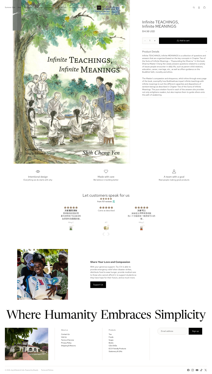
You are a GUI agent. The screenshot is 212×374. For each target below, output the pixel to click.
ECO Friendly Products (117, 348)
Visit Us (64, 337)
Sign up (195, 331)
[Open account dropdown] (199, 7)
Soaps (111, 340)
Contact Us (65, 334)
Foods (111, 337)
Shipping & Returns (68, 346)
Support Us (98, 284)
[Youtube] (197, 370)
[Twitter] (205, 370)
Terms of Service (67, 340)
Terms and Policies (47, 370)
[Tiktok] (201, 370)
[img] (106, 198)
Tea (110, 334)
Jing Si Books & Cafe (17, 370)
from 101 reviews (104, 201)
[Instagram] (192, 370)
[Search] (194, 7)
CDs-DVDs (113, 346)
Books (111, 343)
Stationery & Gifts (115, 351)
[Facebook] (188, 370)
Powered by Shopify (31, 370)
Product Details (150, 51)
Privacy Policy (66, 343)
